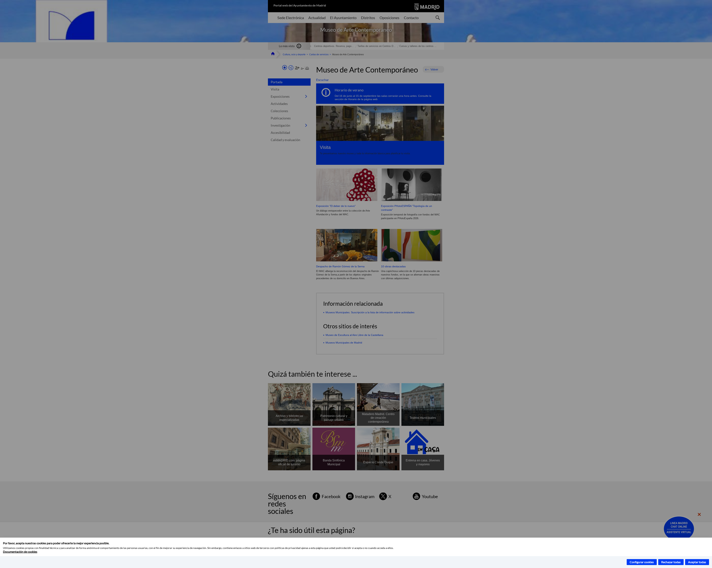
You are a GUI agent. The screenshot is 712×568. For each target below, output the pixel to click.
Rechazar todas (671, 562)
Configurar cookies (642, 562)
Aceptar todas (697, 562)
